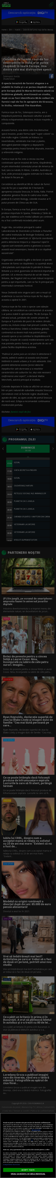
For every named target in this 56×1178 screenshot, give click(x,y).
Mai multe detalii (36, 1130)
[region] (28, 1145)
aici (32, 1140)
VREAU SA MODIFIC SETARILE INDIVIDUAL (28, 1174)
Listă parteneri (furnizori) (11, 1164)
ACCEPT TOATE (28, 1170)
